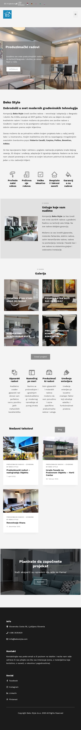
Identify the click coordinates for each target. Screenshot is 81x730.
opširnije (13, 69)
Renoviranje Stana (16, 522)
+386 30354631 (15, 633)
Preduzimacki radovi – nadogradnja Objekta (18, 471)
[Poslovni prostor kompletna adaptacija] (59, 330)
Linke (11, 693)
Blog (60, 429)
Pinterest (13, 699)
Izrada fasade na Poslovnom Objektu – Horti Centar (60, 472)
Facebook (13, 681)
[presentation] (20, 448)
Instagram (13, 687)
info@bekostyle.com (18, 639)
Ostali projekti (40, 357)
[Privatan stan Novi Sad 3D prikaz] (59, 295)
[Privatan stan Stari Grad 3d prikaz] (21, 295)
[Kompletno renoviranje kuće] (21, 330)
